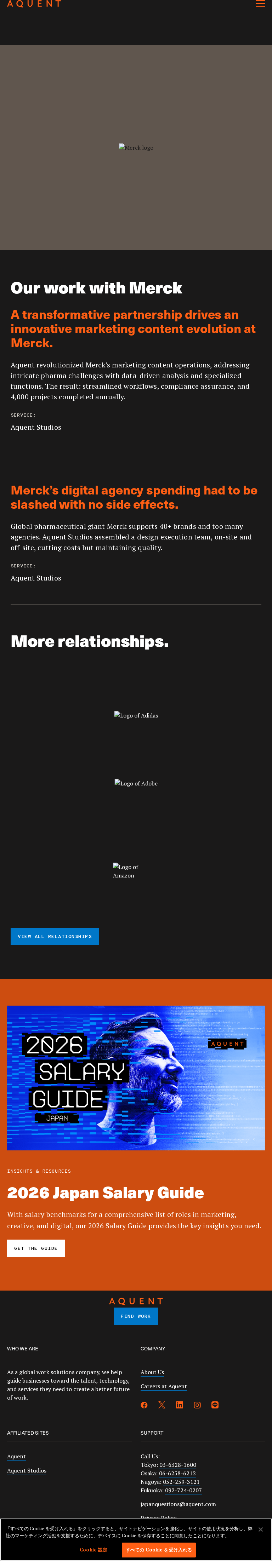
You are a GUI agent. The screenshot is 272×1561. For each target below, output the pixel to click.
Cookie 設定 (93, 1549)
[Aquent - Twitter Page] (162, 1406)
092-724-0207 (183, 1490)
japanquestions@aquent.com (178, 1504)
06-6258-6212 (177, 1473)
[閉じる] (260, 1529)
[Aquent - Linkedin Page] (179, 1406)
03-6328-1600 (177, 1465)
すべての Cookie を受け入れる (159, 1549)
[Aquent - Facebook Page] (144, 1406)
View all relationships (55, 937)
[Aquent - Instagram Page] (197, 1406)
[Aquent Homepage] (34, 6)
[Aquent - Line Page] (215, 1406)
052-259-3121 (181, 1482)
